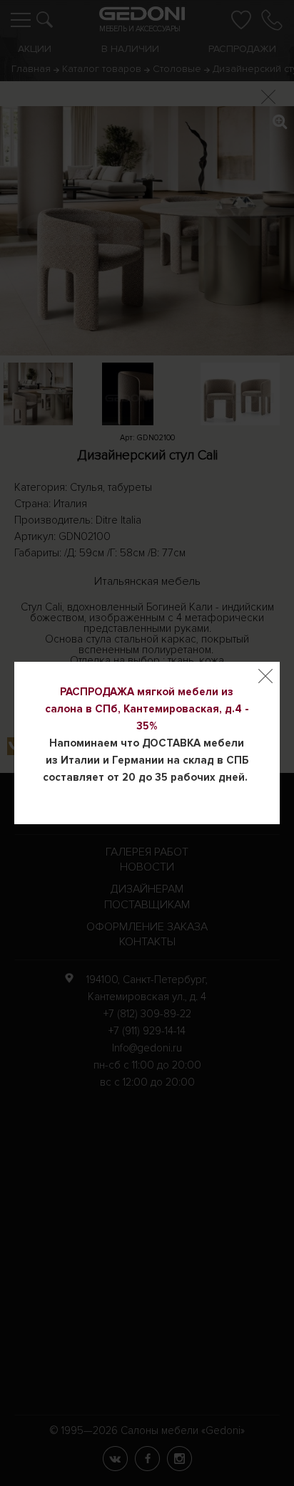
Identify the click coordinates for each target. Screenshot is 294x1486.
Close (265, 676)
